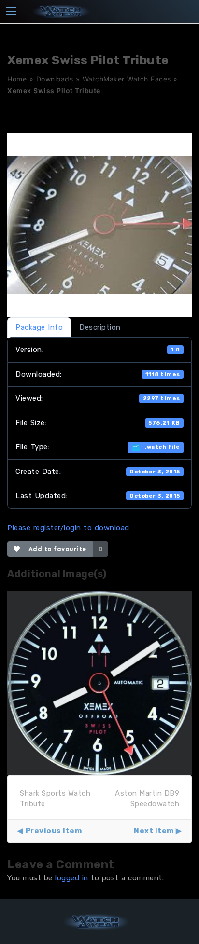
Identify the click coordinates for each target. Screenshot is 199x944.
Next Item (154, 830)
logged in (71, 878)
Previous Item (54, 830)
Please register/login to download (68, 528)
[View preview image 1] (99, 682)
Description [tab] (100, 327)
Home (17, 79)
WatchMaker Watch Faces (127, 79)
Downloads (54, 79)
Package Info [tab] (39, 327)
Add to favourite (55, 549)
